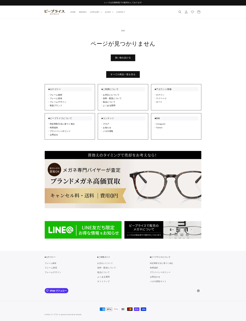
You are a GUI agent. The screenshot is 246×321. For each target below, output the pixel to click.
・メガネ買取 (107, 131)
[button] (95, 12)
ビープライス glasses (59, 314)
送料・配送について (106, 267)
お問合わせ (155, 277)
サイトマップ (103, 281)
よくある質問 (103, 277)
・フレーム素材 (55, 95)
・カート (158, 102)
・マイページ (160, 98)
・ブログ (105, 124)
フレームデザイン (53, 272)
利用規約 (154, 267)
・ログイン (159, 95)
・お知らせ (106, 127)
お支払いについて (105, 263)
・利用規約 (53, 127)
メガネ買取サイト (158, 281)
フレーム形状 (51, 267)
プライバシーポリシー (160, 272)
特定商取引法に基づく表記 (161, 263)
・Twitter (158, 127)
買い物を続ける (123, 57)
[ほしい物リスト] (192, 12)
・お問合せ (53, 134)
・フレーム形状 (55, 98)
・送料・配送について (111, 98)
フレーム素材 (50, 263)
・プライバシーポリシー (59, 131)
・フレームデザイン (57, 102)
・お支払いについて (110, 95)
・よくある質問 (108, 105)
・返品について (108, 102)
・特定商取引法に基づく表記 (61, 124)
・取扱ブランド (55, 105)
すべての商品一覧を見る (123, 74)
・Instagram (160, 124)
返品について (103, 272)
